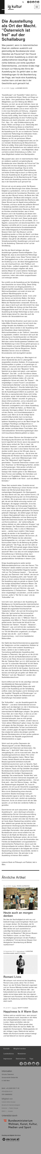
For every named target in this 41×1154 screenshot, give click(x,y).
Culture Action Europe (8, 1102)
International (20, 951)
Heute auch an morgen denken (18, 914)
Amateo (10, 1111)
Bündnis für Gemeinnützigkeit (11, 1105)
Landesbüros (8, 1053)
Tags (31, 1058)
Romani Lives (12, 977)
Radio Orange (13, 1108)
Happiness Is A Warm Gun (20, 1011)
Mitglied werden (19, 1048)
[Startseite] (16, 7)
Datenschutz (21, 1058)
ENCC (4, 1111)
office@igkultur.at (7, 1091)
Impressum (7, 1058)
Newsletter (22, 1053)
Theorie (14, 1008)
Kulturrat (4, 1108)
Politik (12, 88)
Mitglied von (7, 1098)
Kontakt (6, 1048)
